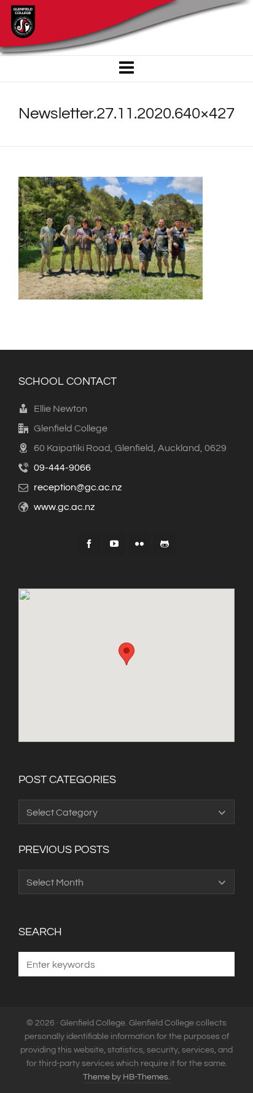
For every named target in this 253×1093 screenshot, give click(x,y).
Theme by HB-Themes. (126, 1077)
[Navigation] (126, 69)
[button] (219, 964)
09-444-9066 (62, 468)
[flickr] (139, 544)
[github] (165, 544)
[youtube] (114, 544)
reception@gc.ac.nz (78, 487)
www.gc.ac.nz (64, 507)
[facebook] (89, 544)
